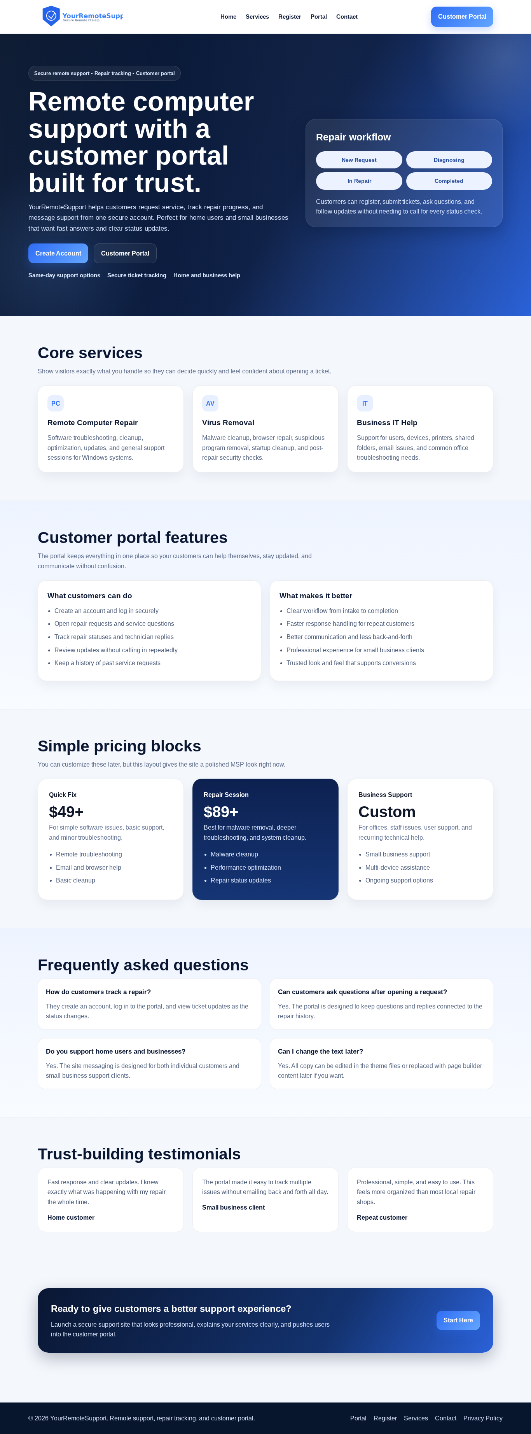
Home (228, 16)
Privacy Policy (483, 1418)
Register (289, 16)
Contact (347, 16)
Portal (319, 16)
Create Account (58, 253)
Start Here (458, 1320)
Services (257, 16)
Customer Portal (462, 16)
